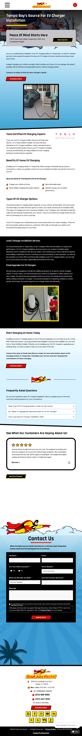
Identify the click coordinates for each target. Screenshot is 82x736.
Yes (14, 571)
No (22, 571)
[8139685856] (75, 5)
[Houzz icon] (50, 720)
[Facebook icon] (34, 713)
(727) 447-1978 (42, 699)
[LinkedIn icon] (53, 713)
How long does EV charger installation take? (26, 417)
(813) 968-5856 (42, 694)
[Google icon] (28, 713)
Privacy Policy (45, 610)
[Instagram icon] (41, 713)
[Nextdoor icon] (44, 720)
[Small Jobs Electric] (41, 5)
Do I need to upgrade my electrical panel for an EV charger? (32, 412)
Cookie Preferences (41, 733)
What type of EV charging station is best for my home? (30, 406)
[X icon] (31, 720)
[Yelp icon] (37, 720)
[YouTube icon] (47, 713)
